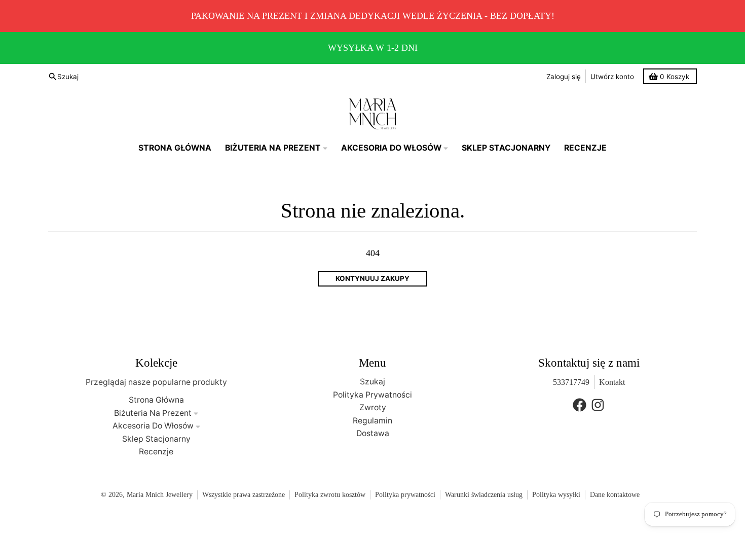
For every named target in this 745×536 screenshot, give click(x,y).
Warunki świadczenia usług (484, 494)
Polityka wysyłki (556, 494)
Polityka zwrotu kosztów (329, 494)
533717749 (571, 382)
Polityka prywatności (405, 494)
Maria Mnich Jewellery (160, 494)
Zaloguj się (563, 77)
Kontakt (612, 382)
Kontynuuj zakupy (372, 278)
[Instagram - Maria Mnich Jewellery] (598, 405)
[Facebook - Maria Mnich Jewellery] (579, 405)
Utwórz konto (612, 77)
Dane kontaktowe (615, 494)
